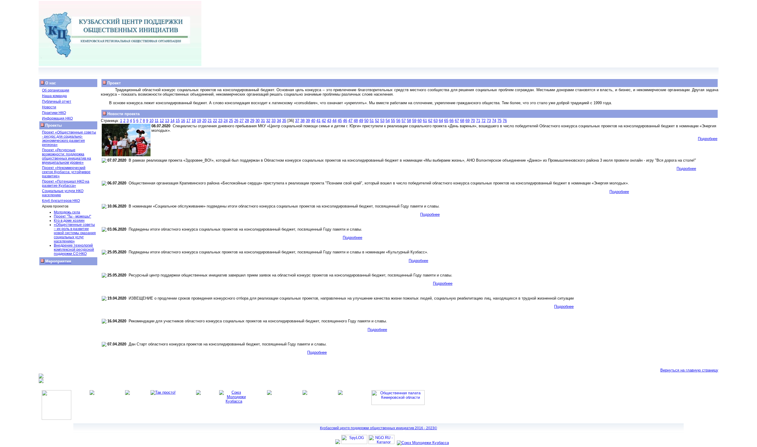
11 (156, 120)
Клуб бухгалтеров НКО (61, 201)
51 (372, 120)
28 (247, 120)
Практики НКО (54, 113)
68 (462, 120)
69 (467, 120)
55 (393, 120)
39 (308, 120)
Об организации (55, 90)
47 (350, 120)
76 (505, 120)
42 (324, 120)
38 (302, 120)
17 (188, 120)
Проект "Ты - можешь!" (72, 216)
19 (199, 120)
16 (183, 120)
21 (210, 120)
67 (457, 120)
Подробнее (707, 138)
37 (297, 120)
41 (318, 120)
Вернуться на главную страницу (689, 370)
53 (382, 120)
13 (167, 120)
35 (284, 120)
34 (279, 120)
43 (329, 120)
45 (340, 120)
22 (215, 120)
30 (257, 120)
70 (473, 120)
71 (478, 120)
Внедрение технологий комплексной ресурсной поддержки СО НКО (74, 249)
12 (162, 120)
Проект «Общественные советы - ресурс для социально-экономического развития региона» (69, 138)
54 (388, 120)
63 (436, 120)
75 (499, 120)
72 (483, 120)
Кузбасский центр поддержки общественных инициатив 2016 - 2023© (378, 428)
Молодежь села (67, 212)
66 (451, 120)
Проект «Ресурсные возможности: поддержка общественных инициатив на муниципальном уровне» (66, 156)
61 (425, 120)
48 (356, 120)
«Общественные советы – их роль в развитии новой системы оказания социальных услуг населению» (75, 233)
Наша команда (54, 96)
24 (226, 120)
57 (404, 120)
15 (178, 120)
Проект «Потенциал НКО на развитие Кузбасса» (65, 183)
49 (361, 120)
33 (273, 120)
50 (366, 120)
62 (430, 120)
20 (204, 120)
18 (194, 120)
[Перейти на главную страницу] (120, 64)
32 (268, 120)
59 (414, 120)
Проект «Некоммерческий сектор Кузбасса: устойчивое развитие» (66, 172)
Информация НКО (57, 118)
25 (231, 120)
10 (151, 120)
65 (446, 120)
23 (220, 120)
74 (494, 120)
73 (489, 120)
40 (313, 120)
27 (242, 120)
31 (263, 120)
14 (172, 120)
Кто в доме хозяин (69, 220)
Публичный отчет (56, 101)
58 (409, 120)
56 (398, 120)
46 (345, 120)
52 (377, 120)
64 (441, 120)
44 (334, 120)
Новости (49, 107)
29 (252, 120)
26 (236, 120)
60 (420, 120)
